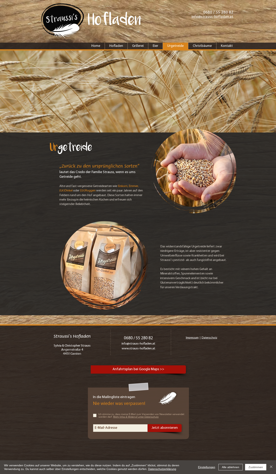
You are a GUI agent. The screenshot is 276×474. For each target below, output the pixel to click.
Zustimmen (256, 467)
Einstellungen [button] (206, 467)
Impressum (192, 337)
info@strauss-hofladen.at (138, 343)
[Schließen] (271, 467)
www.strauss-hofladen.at (138, 348)
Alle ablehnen (230, 467)
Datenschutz (209, 337)
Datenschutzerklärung (162, 469)
